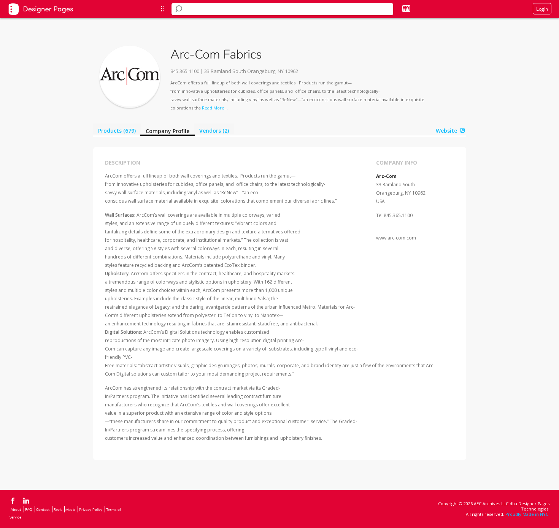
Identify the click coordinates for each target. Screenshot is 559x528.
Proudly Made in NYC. (527, 514)
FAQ (28, 509)
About (16, 509)
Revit (58, 509)
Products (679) (117, 130)
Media (70, 509)
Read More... (215, 108)
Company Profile (167, 131)
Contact (43, 509)
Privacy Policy (90, 509)
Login (542, 9)
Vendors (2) (214, 130)
